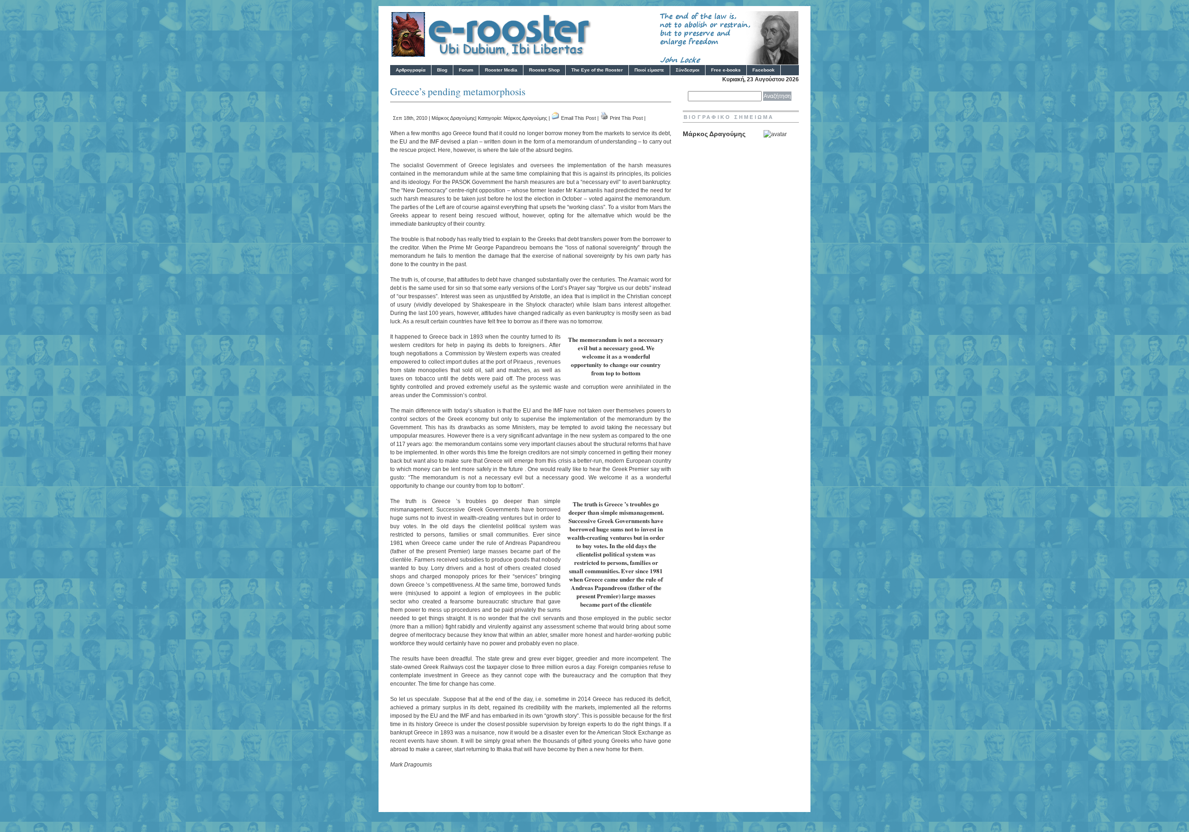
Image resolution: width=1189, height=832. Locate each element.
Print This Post (626, 118)
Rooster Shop (544, 69)
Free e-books (726, 69)
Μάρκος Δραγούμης (453, 118)
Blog (442, 69)
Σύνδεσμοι (687, 69)
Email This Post (578, 118)
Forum (466, 69)
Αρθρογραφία (410, 69)
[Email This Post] (555, 118)
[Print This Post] (604, 118)
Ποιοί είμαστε (649, 69)
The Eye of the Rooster (597, 69)
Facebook (763, 69)
